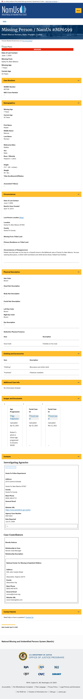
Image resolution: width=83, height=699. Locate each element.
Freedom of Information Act (38, 692)
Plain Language (40, 687)
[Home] (14, 11)
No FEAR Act (21, 692)
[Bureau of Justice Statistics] (41, 669)
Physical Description (12, 272)
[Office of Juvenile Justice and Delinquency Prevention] (26, 675)
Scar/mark (7, 344)
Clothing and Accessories (14, 354)
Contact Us (29, 617)
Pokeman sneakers (36, 373)
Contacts (7, 457)
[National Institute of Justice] (57, 666)
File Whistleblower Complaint (23, 687)
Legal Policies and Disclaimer (70, 687)
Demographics (9, 103)
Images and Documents (13, 398)
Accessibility (6, 687)
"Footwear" (7, 373)
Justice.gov (62, 692)
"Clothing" (7, 367)
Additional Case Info (12, 382)
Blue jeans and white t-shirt (39, 367)
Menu (78, 11)
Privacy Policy (53, 687)
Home (4, 21)
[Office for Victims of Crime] (41, 674)
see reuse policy (27, 41)
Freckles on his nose (50, 344)
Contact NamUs (10, 612)
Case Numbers (9, 80)
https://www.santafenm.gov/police (17, 510)
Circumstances (9, 194)
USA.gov (53, 692)
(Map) (21, 218)
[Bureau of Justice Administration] (26, 666)
